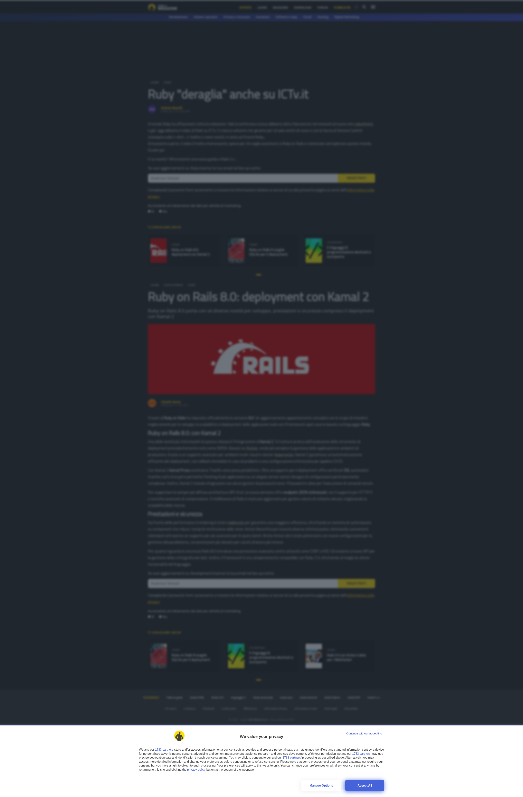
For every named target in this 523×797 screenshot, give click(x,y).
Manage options (321, 785)
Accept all (365, 785)
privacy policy (196, 769)
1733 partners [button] (164, 749)
